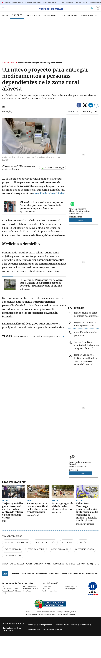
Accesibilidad (84, 625)
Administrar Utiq (34, 629)
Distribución (46, 587)
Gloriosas (67, 542)
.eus (5, 573)
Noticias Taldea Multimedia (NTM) (11, 592)
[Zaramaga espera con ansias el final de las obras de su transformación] (38, 491)
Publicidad (54, 573)
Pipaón (83, 542)
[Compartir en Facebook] (79, 106)
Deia (3, 587)
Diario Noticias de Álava (10, 589)
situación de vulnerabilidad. (49, 193)
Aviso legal (32, 625)
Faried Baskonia (13, 549)
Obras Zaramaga (59, 549)
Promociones (27, 573)
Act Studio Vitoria (84, 549)
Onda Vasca (27, 591)
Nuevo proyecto (50, 336)
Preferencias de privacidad (52, 629)
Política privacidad (45, 625)
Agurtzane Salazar (27, 212)
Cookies (74, 625)
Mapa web (46, 589)
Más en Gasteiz (14, 482)
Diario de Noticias (29, 587)
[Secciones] (3, 8)
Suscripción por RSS (71, 589)
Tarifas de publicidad (49, 591)
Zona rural (35, 336)
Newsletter (41, 573)
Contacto (15, 573)
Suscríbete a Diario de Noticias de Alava (80, 573)
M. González (25, 289)
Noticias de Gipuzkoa (30, 589)
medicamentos (21, 336)
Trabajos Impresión (70, 587)
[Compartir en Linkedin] (90, 106)
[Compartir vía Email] (96, 106)
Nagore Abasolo (33, 515)
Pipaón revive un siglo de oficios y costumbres (40, 62)
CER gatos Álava (13, 555)
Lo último (76, 308)
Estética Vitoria (36, 549)
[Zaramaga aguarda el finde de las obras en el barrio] (63, 491)
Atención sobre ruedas (16, 542)
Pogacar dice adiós (45, 542)
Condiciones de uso (62, 625)
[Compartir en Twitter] (84, 106)
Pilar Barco (56, 513)
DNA (4, 521)
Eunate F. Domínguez (85, 524)
